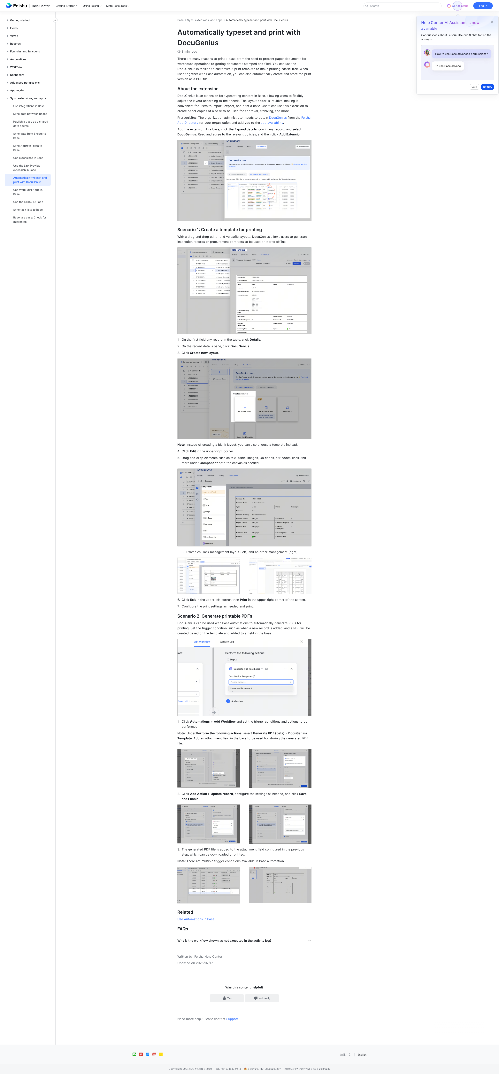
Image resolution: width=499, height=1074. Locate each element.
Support (232, 1019)
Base (180, 20)
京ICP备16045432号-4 (228, 1068)
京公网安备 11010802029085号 (264, 1068)
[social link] (136, 1054)
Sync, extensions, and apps (204, 20)
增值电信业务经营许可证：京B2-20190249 (307, 1068)
